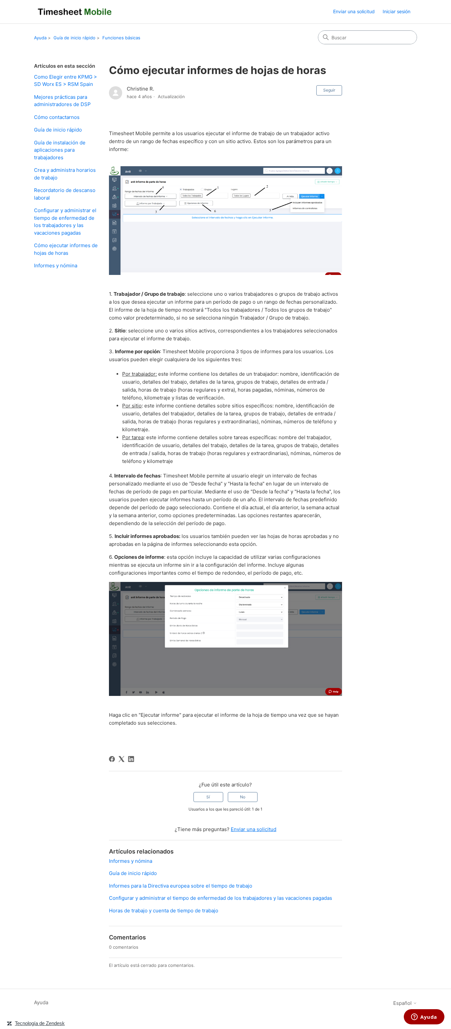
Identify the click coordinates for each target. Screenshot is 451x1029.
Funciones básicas (121, 37)
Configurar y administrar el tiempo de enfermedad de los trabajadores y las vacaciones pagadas (65, 221)
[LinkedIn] (131, 759)
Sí (208, 796)
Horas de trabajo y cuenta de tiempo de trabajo (163, 910)
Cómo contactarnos (57, 117)
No (242, 796)
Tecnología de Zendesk (40, 1023)
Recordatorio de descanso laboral (64, 194)
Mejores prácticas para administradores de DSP (62, 101)
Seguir (329, 90)
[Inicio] (75, 12)
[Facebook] (112, 759)
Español (403, 1003)
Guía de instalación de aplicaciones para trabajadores (60, 150)
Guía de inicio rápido (74, 37)
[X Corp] (121, 759)
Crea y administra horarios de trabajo (65, 174)
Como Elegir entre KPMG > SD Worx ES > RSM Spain (65, 81)
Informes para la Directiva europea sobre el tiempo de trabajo (180, 886)
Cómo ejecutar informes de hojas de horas (66, 249)
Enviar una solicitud (354, 11)
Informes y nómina (55, 265)
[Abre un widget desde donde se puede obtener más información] (424, 1017)
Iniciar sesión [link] (396, 11)
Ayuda (40, 37)
